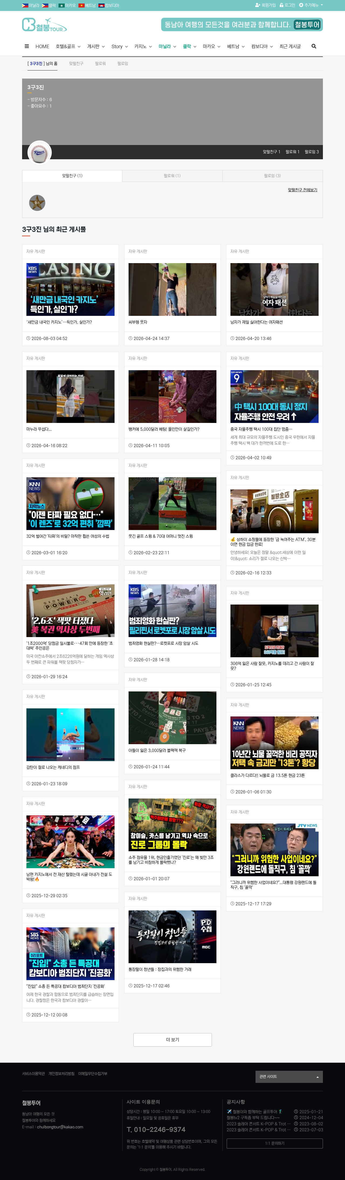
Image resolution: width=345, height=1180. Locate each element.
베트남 (90, 5)
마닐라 (34, 5)
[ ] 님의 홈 (42, 63)
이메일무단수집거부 (92, 1074)
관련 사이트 (268, 1077)
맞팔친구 (76, 63)
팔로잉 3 (312, 152)
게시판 (94, 46)
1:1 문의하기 (274, 1143)
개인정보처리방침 (61, 1074)
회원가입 (269, 5)
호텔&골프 (66, 46)
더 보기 (172, 1040)
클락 (52, 5)
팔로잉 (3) (272, 176)
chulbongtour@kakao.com (60, 1127)
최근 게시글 (290, 46)
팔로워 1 (293, 152)
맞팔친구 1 (272, 152)
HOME (42, 46)
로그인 (290, 5)
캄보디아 (112, 5)
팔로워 (100, 63)
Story (118, 46)
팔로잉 (123, 63)
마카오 (70, 5)
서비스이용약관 (33, 1074)
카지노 (141, 46)
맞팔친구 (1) (72, 176)
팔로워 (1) (172, 176)
